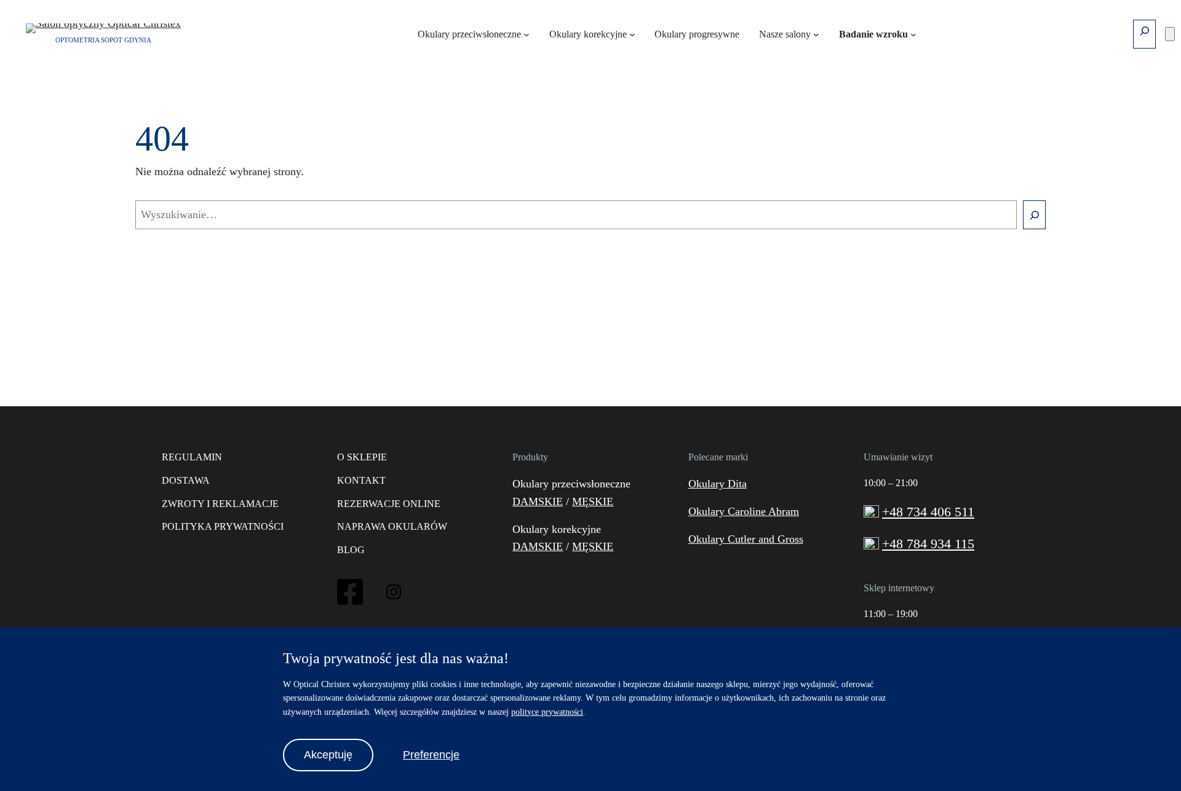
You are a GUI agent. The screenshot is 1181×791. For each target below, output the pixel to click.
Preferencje (431, 755)
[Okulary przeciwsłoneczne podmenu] (526, 34)
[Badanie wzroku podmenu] (913, 34)
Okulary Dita (717, 484)
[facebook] (350, 603)
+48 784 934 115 (928, 543)
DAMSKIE (537, 501)
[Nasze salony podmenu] (816, 34)
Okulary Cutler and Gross (745, 539)
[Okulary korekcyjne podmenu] (632, 34)
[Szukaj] (1034, 214)
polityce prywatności (547, 712)
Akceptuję (328, 755)
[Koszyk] (1170, 34)
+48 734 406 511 (928, 511)
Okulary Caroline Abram (743, 511)
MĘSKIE (592, 501)
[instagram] (394, 595)
